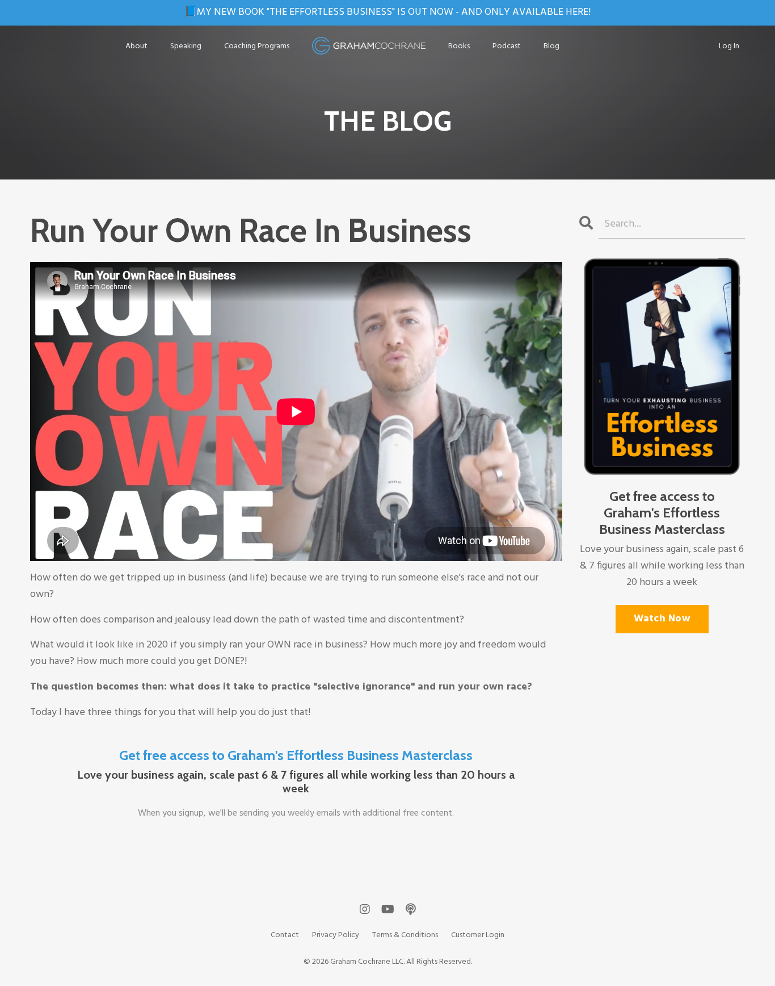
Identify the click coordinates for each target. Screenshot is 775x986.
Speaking (185, 46)
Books (459, 46)
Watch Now (662, 619)
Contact (285, 935)
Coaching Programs (256, 46)
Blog (551, 46)
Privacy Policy (335, 935)
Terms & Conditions (405, 935)
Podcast (506, 46)
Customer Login (477, 935)
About (136, 46)
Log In (729, 46)
